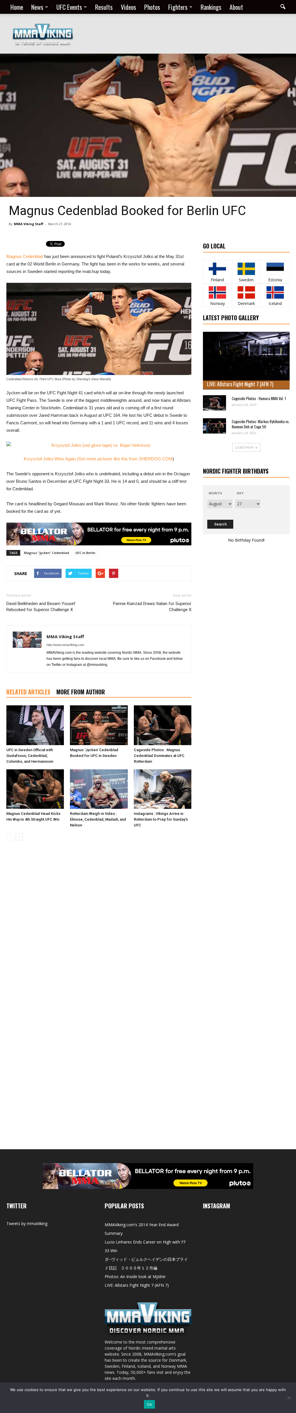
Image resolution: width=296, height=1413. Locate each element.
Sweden (246, 279)
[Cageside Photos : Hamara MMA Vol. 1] (214, 402)
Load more (244, 447)
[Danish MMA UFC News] (246, 292)
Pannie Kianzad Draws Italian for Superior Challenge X (152, 606)
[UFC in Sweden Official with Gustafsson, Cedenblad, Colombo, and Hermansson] (35, 725)
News (37, 7)
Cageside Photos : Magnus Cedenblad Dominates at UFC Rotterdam (159, 756)
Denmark (246, 303)
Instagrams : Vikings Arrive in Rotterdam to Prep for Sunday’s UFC (161, 819)
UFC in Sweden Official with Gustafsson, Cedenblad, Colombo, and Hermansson (29, 756)
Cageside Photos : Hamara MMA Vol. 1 (259, 398)
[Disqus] (98, 926)
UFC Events (69, 7)
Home (16, 7)
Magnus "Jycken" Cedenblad (46, 553)
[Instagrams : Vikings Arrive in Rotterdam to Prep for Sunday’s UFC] (162, 789)
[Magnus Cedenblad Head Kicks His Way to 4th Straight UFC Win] (35, 789)
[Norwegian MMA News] (218, 292)
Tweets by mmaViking (26, 1223)
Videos (128, 7)
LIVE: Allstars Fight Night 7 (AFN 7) (240, 384)
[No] (289, 1398)
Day (240, 493)
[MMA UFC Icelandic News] (275, 292)
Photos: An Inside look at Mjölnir (135, 1276)
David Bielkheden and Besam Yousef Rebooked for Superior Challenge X (40, 606)
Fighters (178, 7)
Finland (217, 279)
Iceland (275, 303)
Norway (217, 303)
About (236, 7)
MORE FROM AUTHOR (80, 691)
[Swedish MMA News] (218, 269)
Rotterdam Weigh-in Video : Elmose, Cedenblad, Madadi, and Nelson (98, 819)
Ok (149, 1404)
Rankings (211, 7)
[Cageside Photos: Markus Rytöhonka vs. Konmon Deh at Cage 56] (214, 426)
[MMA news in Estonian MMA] (275, 269)
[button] (283, 7)
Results (104, 7)
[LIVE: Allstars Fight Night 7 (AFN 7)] (246, 360)
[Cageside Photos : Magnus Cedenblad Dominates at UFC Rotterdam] (162, 725)
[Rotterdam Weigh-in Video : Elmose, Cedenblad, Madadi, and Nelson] (98, 789)
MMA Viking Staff (28, 224)
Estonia (275, 279)
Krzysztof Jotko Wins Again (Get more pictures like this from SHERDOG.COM (98, 458)
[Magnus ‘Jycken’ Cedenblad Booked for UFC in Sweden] (98, 725)
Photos (152, 7)
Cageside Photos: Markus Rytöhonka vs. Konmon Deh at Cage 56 (261, 424)
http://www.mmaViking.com (65, 645)
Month (215, 493)
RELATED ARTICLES (28, 691)
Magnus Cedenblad (24, 256)
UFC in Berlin (85, 553)
